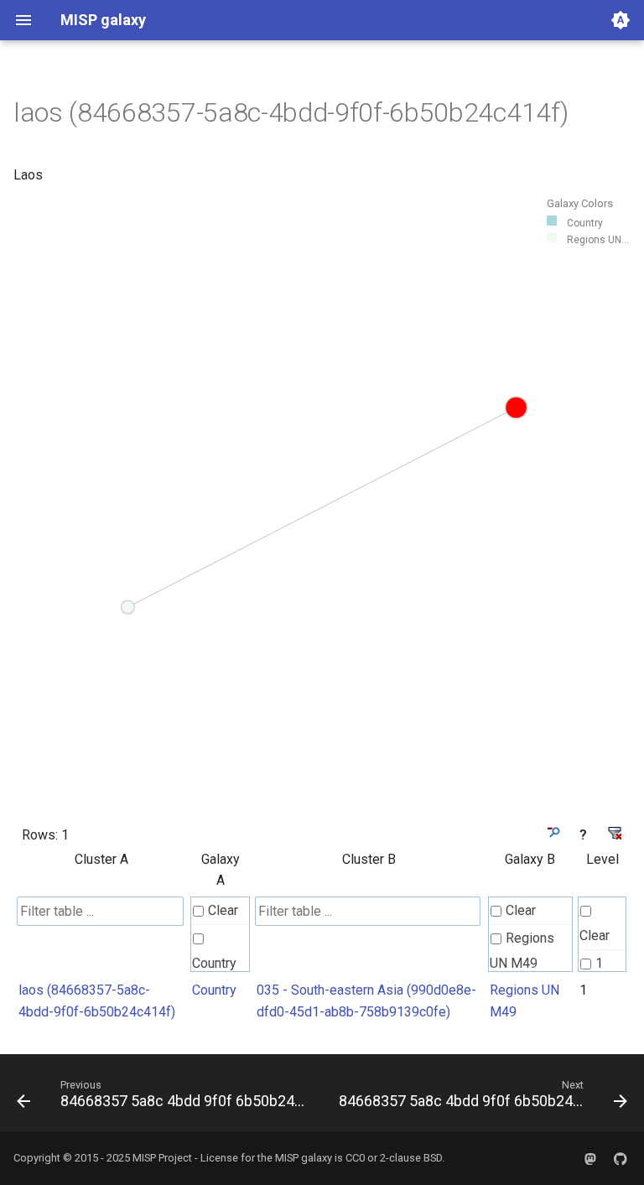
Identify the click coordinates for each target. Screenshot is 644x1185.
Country (214, 963)
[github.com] (620, 1158)
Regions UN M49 (522, 950)
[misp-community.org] (590, 1158)
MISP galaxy (303, 1157)
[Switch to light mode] (620, 20)
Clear (223, 910)
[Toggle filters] (552, 832)
